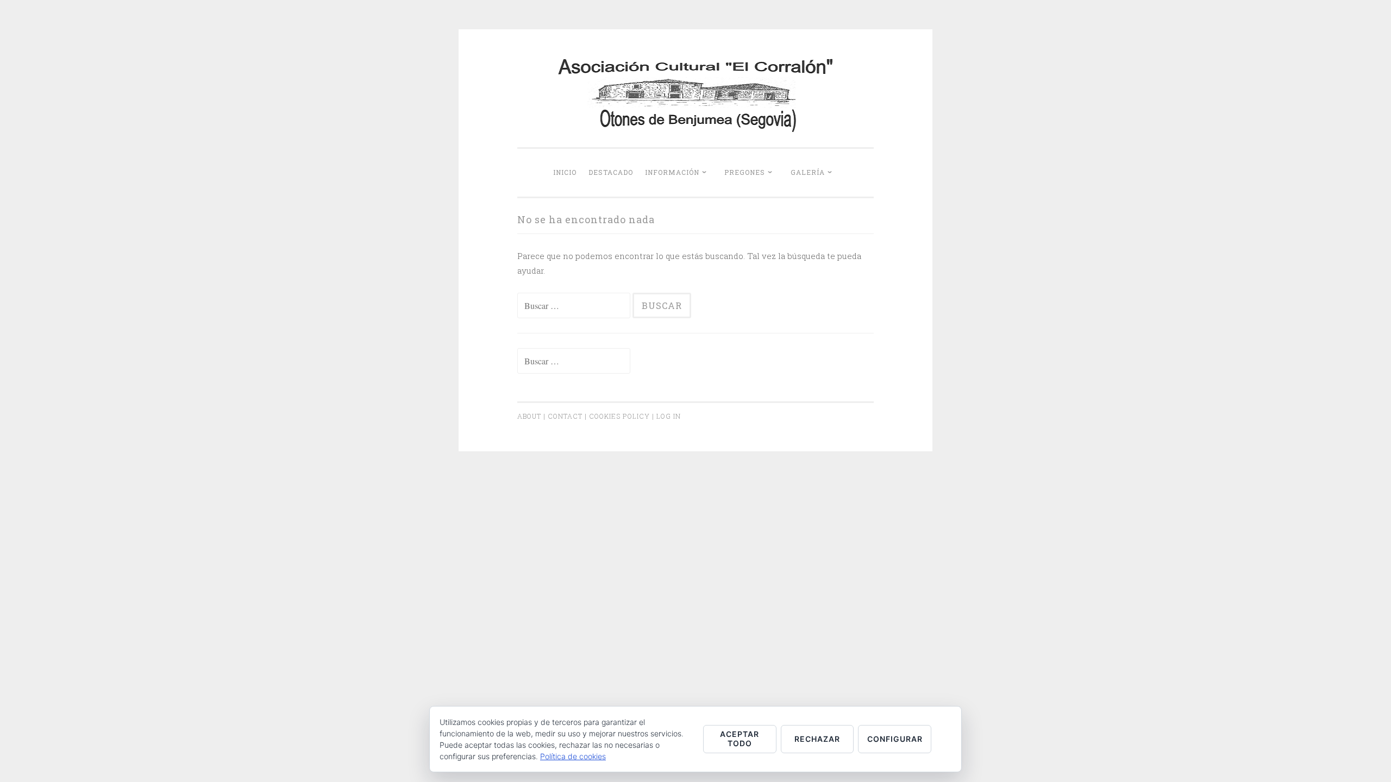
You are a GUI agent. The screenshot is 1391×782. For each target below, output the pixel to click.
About (529, 416)
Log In (668, 416)
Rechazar (817, 738)
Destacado (610, 172)
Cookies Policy (619, 416)
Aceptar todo (739, 738)
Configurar (895, 738)
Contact (565, 416)
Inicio (565, 172)
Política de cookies (573, 756)
